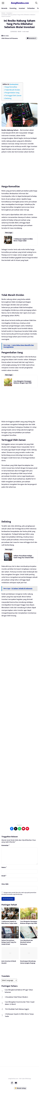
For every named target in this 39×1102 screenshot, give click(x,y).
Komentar (6, 845)
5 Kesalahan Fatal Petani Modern (16, 997)
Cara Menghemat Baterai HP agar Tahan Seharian (19, 991)
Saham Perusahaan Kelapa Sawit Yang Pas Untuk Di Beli (24, 556)
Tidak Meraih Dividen (12, 89)
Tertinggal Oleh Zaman (13, 95)
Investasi (22, 8)
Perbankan (31, 8)
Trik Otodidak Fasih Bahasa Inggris (17, 1009)
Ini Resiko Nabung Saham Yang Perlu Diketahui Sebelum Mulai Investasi (19, 23)
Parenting (13, 8)
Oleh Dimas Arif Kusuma (10, 38)
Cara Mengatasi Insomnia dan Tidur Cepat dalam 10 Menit (19, 1003)
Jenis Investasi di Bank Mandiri (9, 962)
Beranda (4, 8)
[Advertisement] (19, 61)
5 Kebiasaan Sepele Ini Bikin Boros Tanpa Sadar (23, 240)
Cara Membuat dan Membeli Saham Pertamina (26, 942)
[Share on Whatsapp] (19, 828)
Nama (4, 867)
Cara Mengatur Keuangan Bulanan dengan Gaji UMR (23, 382)
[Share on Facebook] (12, 828)
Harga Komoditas (11, 87)
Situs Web (5, 884)
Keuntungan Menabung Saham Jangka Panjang (28, 962)
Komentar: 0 (32, 38)
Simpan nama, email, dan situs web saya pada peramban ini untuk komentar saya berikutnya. (19, 893)
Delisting (8, 98)
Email (4, 876)
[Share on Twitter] (15, 828)
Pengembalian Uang (12, 92)
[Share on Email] (23, 828)
